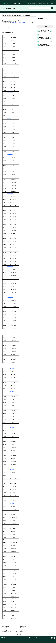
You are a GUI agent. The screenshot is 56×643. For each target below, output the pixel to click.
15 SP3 (20, 22)
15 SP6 (26, 22)
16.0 (11, 21)
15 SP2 (17, 22)
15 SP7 (28, 22)
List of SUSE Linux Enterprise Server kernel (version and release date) (10, 27)
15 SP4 (22, 22)
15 (13, 22)
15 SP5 (24, 22)
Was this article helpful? (18, 634)
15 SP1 (15, 22)
